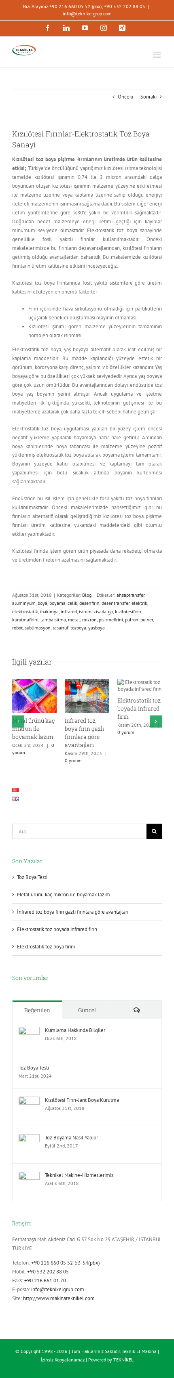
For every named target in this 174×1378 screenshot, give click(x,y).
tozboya (78, 628)
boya (42, 603)
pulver (146, 620)
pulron (131, 620)
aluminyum (24, 603)
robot (17, 628)
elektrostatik (25, 611)
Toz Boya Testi (32, 877)
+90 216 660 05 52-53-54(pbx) (65, 1262)
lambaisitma (53, 620)
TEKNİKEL (123, 1360)
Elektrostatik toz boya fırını (46, 946)
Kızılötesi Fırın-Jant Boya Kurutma (82, 1100)
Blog (86, 595)
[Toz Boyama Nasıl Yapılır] (29, 1138)
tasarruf (60, 628)
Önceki (125, 96)
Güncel (87, 1010)
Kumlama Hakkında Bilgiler (75, 1030)
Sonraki (148, 96)
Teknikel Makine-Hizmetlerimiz (79, 1175)
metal (74, 620)
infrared (69, 611)
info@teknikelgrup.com (87, 13)
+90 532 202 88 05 (48, 1271)
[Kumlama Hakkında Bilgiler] (29, 1031)
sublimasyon (38, 628)
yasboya (96, 628)
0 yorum (73, 760)
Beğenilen (37, 1010)
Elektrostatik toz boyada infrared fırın (139, 708)
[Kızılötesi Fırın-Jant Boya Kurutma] (29, 1100)
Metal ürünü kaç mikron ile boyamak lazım (33, 728)
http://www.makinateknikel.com (59, 1298)
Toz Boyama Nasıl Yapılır (71, 1137)
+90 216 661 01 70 (45, 1280)
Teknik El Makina (139, 1351)
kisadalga (103, 611)
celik (72, 603)
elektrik (139, 603)
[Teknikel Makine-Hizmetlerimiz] (29, 1175)
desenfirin (89, 603)
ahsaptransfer (130, 595)
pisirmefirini (111, 620)
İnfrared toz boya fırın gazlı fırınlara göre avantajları (84, 733)
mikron (89, 620)
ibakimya (49, 611)
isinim (85, 611)
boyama (57, 603)
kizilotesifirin (128, 611)
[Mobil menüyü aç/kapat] (157, 54)
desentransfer (115, 603)
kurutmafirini (25, 620)
